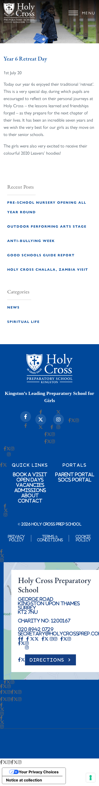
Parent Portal (74, 474)
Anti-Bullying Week (31, 240)
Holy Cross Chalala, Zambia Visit (47, 269)
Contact (30, 501)
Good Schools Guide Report (41, 255)
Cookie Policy (83, 538)
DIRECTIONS (47, 660)
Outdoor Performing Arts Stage (47, 226)
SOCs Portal (74, 479)
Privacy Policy (16, 538)
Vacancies (30, 485)
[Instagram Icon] (58, 419)
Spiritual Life (23, 321)
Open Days (30, 479)
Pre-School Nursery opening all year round (46, 207)
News (13, 307)
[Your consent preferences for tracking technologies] (90, 777)
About (30, 495)
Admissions (30, 490)
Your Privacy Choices (39, 771)
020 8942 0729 (36, 629)
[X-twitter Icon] (40, 419)
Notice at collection (24, 780)
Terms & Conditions (50, 538)
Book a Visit (30, 474)
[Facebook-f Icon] (25, 416)
